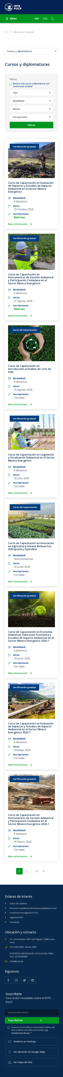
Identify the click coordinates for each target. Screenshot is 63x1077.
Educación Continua (23, 32)
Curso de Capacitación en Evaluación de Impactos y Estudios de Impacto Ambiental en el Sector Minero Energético (30, 187)
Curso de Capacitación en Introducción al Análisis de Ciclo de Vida (29, 369)
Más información (17, 224)
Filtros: (13, 79)
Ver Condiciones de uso (29, 1031)
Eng (45, 18)
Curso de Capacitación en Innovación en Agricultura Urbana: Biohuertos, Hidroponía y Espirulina (31, 546)
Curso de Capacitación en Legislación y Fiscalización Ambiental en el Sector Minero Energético (31, 457)
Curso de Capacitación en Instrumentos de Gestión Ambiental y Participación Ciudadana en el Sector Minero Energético (30, 279)
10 (36, 871)
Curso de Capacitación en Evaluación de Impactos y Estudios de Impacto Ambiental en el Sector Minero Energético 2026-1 (30, 728)
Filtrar (31, 125)
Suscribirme (15, 1020)
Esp (37, 18)
